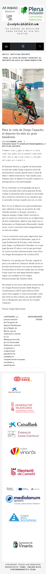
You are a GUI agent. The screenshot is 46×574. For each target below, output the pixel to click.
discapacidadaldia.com (23, 24)
